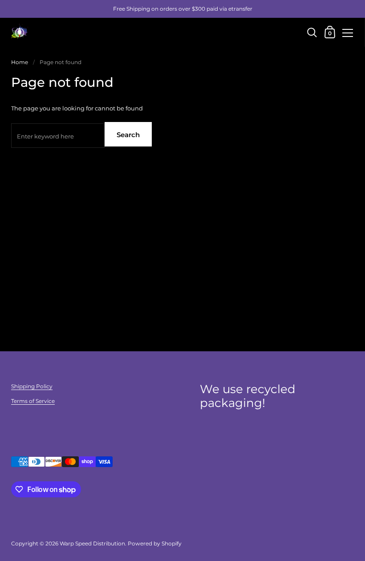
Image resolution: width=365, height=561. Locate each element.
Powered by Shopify (155, 543)
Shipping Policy (32, 386)
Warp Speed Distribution (92, 543)
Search (128, 134)
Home (19, 62)
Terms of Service (33, 401)
